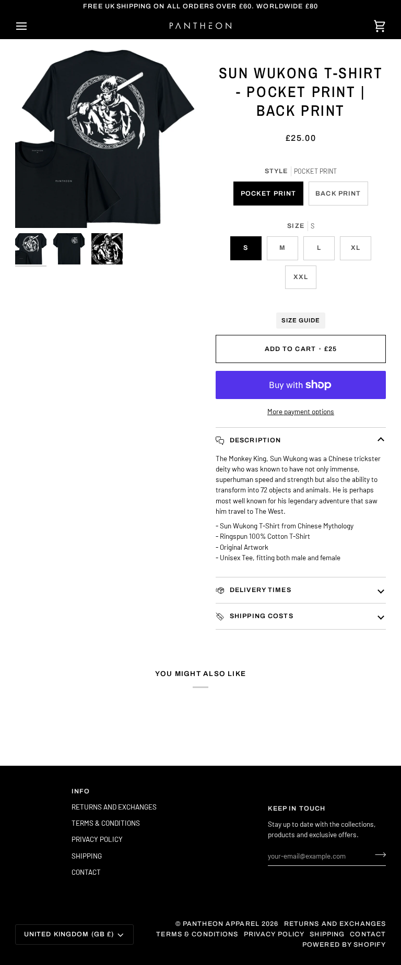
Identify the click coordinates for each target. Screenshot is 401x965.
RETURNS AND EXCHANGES (114, 806)
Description (254, 440)
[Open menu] (30, 26)
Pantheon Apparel (222, 923)
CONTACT (86, 871)
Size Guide (300, 320)
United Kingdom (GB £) (69, 934)
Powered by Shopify (344, 944)
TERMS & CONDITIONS (106, 822)
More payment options (300, 411)
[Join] (377, 854)
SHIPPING (87, 855)
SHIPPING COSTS (260, 616)
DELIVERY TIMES (259, 590)
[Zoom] (107, 135)
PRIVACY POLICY (97, 839)
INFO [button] (81, 791)
